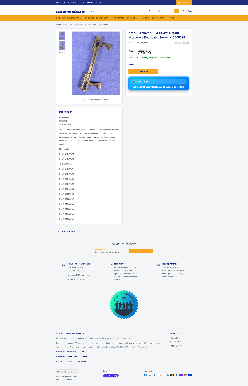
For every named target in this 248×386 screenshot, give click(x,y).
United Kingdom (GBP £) (65, 371)
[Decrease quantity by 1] (139, 64)
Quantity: (132, 64)
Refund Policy (175, 342)
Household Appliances (153, 18)
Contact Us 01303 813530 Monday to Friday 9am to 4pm (78, 2)
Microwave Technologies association (71, 356)
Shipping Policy (176, 345)
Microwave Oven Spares (67, 18)
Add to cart (143, 71)
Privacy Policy (175, 338)
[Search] (176, 11)
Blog (172, 18)
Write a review (141, 251)
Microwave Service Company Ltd (70, 352)
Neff (130, 43)
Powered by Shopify (64, 379)
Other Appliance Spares (96, 18)
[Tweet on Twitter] (183, 42)
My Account (185, 2)
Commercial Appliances (125, 18)
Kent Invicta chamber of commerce (71, 361)
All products (67, 24)
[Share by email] (187, 42)
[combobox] (122, 11)
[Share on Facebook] (176, 42)
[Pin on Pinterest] (180, 42)
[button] (149, 11)
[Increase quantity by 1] (150, 64)
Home (58, 24)
